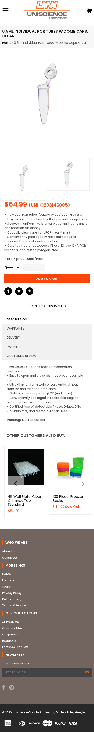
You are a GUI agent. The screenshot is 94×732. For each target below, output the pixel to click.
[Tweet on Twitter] (19, 291)
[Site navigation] (5, 11)
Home (6, 43)
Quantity (11, 267)
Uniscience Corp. (24, 712)
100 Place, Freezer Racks (68, 498)
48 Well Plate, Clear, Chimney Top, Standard (25, 500)
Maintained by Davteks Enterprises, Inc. (61, 712)
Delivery (13, 337)
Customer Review (21, 355)
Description (17, 319)
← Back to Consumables (46, 306)
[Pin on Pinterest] (29, 291)
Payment (14, 346)
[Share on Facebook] (8, 291)
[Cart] (88, 11)
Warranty (15, 328)
